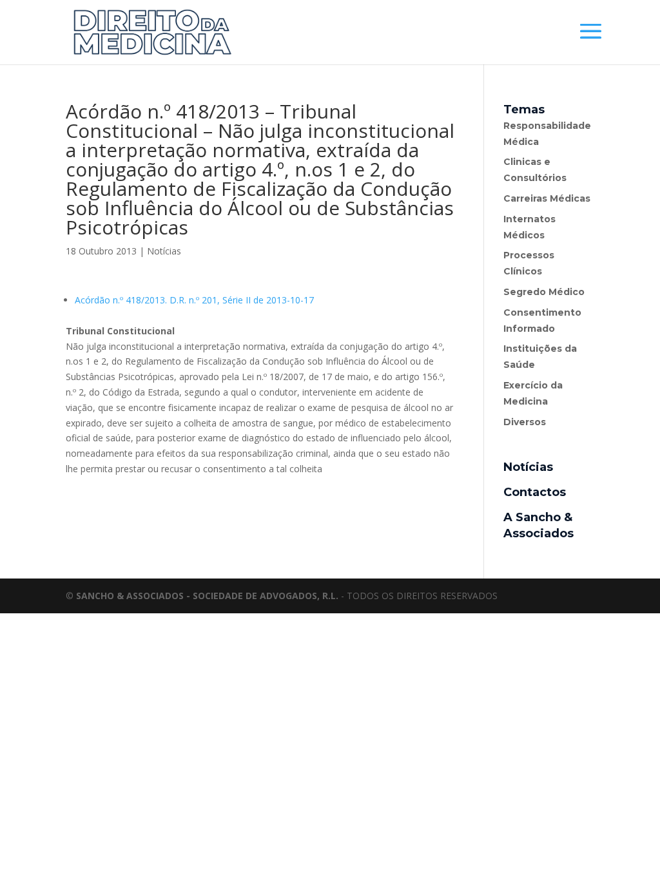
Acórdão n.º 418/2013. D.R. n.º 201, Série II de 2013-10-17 (194, 300)
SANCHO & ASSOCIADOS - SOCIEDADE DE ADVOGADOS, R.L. (207, 595)
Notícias (164, 251)
